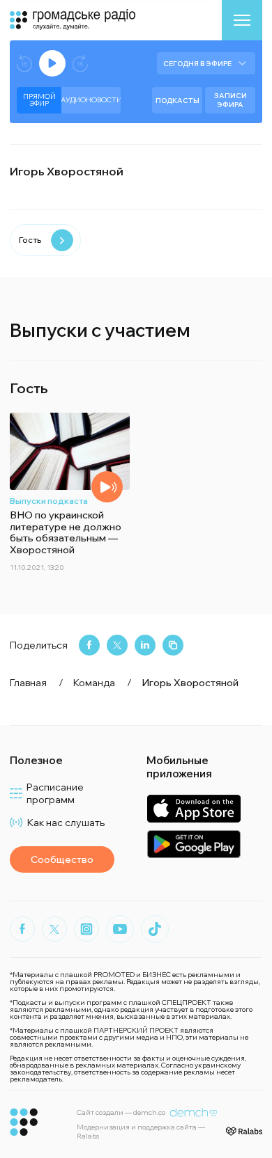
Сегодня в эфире (197, 63)
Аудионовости (91, 99)
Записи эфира (230, 100)
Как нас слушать (66, 822)
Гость (30, 240)
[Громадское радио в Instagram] (86, 929)
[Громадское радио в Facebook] (22, 929)
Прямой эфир (39, 100)
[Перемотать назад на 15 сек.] (24, 63)
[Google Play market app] (193, 844)
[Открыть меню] (242, 20)
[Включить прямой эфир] (52, 63)
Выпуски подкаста (49, 500)
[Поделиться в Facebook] (89, 645)
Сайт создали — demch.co (121, 1112)
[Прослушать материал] (107, 486)
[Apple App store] (193, 808)
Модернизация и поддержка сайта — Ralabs (141, 1132)
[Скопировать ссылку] (173, 645)
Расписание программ (55, 793)
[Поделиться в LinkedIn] (145, 645)
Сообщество (62, 859)
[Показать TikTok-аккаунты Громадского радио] (155, 929)
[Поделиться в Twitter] (117, 645)
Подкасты (177, 100)
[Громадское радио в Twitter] (54, 929)
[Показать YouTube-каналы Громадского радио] (120, 929)
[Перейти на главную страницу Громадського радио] (24, 1122)
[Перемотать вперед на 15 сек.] (80, 63)
